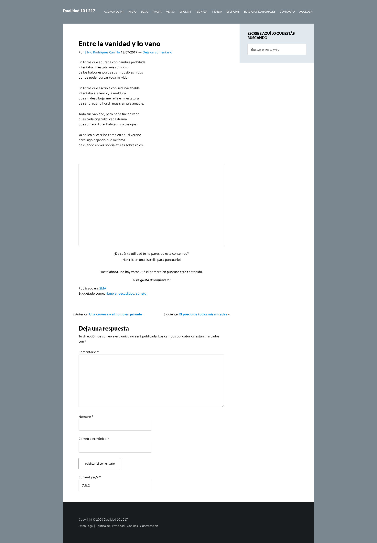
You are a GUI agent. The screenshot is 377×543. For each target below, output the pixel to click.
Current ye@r (90, 477)
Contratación (149, 526)
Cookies (132, 526)
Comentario (89, 352)
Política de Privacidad (110, 526)
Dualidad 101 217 (79, 10)
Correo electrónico (94, 438)
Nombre (86, 416)
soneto (141, 293)
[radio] (142, 265)
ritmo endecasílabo (120, 293)
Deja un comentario (157, 52)
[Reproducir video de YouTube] (151, 204)
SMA (102, 288)
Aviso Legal (86, 526)
